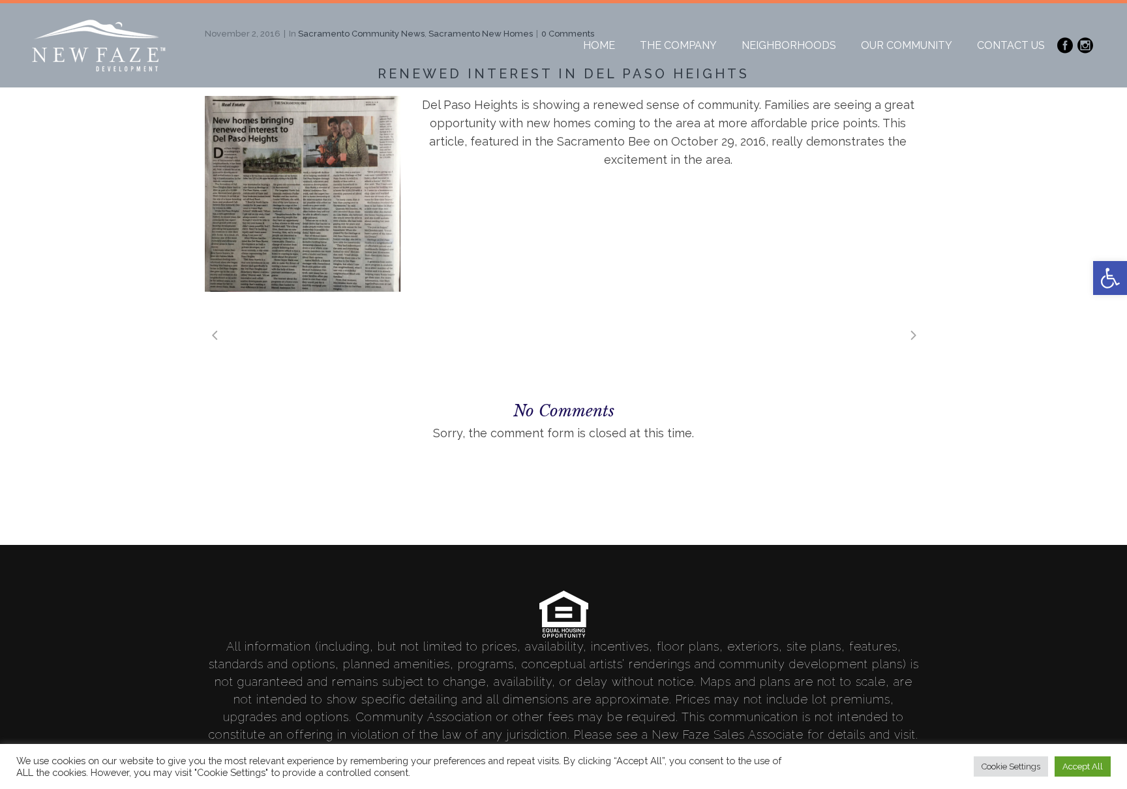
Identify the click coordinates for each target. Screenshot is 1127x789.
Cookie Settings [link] (1011, 766)
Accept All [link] (1082, 766)
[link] (1110, 278)
